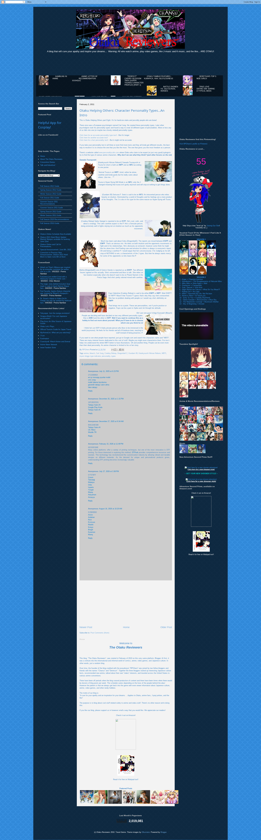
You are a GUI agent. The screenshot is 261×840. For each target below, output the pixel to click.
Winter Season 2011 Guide (50, 215)
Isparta (91, 487)
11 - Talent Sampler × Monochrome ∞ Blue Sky (198, 300)
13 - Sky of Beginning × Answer (191, 304)
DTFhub (135, 452)
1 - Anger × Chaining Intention (191, 279)
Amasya (91, 497)
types (113, 356)
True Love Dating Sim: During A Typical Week (206, 89)
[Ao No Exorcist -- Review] (192, 439)
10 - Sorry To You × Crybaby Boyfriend (194, 298)
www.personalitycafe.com (109, 152)
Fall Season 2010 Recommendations (54, 219)
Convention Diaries (47, 162)
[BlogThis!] (115, 349)
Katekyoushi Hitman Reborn (150, 353)
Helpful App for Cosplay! (49, 124)
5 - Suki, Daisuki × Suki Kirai (190, 287)
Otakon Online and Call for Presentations (50, 245)
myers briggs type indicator (90, 356)
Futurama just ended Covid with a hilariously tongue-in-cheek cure (53, 278)
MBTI (164, 353)
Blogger (163, 832)
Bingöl (90, 530)
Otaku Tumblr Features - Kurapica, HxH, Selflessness (158, 77)
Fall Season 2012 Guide (49, 186)
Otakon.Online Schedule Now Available (55, 234)
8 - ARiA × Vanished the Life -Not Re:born (195, 294)
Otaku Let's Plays (47, 326)
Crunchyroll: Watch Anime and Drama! (55, 342)
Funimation (44, 339)
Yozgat (91, 490)
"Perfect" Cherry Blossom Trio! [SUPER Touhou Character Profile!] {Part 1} (134, 80)
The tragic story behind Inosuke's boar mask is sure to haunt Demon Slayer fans (55, 286)
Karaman (91, 532)
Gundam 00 (133, 353)
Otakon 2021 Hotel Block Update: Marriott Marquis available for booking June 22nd (55, 239)
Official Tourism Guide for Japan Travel (55, 329)
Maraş (90, 492)
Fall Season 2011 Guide (49, 198)
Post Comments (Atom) (100, 633)
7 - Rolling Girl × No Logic (189, 292)
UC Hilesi (91, 430)
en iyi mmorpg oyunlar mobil (99, 377)
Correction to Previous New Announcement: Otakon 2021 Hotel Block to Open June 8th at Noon (54, 255)
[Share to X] (117, 349)
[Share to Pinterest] (123, 349)
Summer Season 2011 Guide (51, 208)
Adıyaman (92, 495)
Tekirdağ (91, 480)
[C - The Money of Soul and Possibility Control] (183, 439)
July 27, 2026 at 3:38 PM (109, 471)
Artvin (90, 515)
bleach (92, 353)
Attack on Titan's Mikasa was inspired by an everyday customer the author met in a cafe (55, 269)
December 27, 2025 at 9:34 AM (111, 421)
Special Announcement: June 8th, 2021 (55, 250)
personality (106, 356)
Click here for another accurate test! (94, 138)
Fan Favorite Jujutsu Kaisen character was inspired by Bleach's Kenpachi (55, 292)
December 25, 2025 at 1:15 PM (111, 399)
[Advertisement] (130, 64)
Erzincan (91, 522)
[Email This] (112, 349)
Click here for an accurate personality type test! (98, 135)
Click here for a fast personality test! (94, 140)
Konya (90, 527)
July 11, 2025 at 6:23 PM (109, 371)
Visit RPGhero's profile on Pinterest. (193, 144)
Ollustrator (146, 832)
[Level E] (210, 431)
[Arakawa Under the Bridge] (201, 439)
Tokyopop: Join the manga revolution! (55, 313)
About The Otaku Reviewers (51, 159)
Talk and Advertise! (47, 165)
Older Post (166, 627)
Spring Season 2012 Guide (50, 190)
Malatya (91, 482)
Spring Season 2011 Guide (50, 212)
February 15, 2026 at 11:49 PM (111, 444)
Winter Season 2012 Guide (50, 194)
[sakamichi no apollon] (218, 439)
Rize (90, 520)
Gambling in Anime (59, 77)
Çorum (90, 477)
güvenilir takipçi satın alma (98, 385)
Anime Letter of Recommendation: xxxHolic (84, 78)
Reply (90, 391)
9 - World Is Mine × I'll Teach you (192, 296)
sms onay (92, 380)
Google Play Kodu (95, 407)
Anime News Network (48, 345)
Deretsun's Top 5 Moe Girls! (206, 77)
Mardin (90, 525)
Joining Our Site (213, 226)
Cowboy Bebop (110, 353)
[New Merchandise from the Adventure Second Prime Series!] (201, 468)
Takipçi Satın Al (94, 405)
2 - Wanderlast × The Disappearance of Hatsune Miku (200, 281)
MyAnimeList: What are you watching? (55, 333)
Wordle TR (92, 432)
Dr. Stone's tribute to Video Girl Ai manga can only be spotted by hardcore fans (55, 300)
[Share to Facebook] (120, 349)
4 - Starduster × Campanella (190, 285)
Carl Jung (99, 353)
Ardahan (91, 517)
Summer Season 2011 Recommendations (49, 203)
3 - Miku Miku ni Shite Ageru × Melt (193, 283)
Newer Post (86, 627)
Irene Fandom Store (48, 348)
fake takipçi (92, 387)
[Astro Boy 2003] (218, 431)
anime (86, 353)
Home (126, 627)
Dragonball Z (122, 353)
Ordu (90, 485)
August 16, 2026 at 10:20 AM (110, 509)
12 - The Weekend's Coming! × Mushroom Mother (199, 302)
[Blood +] (210, 439)
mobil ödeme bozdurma (97, 382)
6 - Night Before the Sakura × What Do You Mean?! (199, 289)
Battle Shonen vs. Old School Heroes (169, 89)
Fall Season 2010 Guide (49, 223)
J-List (42, 336)
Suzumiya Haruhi (201, 369)
